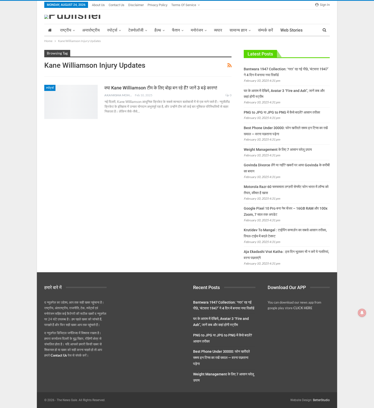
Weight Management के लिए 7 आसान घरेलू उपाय (278, 149)
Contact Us (116, 5)
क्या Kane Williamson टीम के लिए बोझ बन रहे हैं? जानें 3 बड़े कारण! (160, 87)
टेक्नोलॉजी (135, 30)
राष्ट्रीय (65, 30)
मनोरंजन (197, 30)
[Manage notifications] (362, 313)
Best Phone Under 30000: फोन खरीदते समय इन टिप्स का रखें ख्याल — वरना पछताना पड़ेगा (221, 357)
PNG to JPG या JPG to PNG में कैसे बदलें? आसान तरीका (282, 112)
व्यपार (218, 30)
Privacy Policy (157, 5)
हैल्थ (157, 30)
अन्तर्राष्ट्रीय (91, 30)
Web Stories (291, 30)
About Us (98, 5)
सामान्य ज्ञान (238, 30)
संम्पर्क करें (265, 30)
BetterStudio (321, 400)
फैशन (176, 30)
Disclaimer (136, 5)
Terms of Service (183, 5)
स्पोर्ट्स (112, 30)
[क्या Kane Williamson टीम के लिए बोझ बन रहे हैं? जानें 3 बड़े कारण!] (71, 102)
